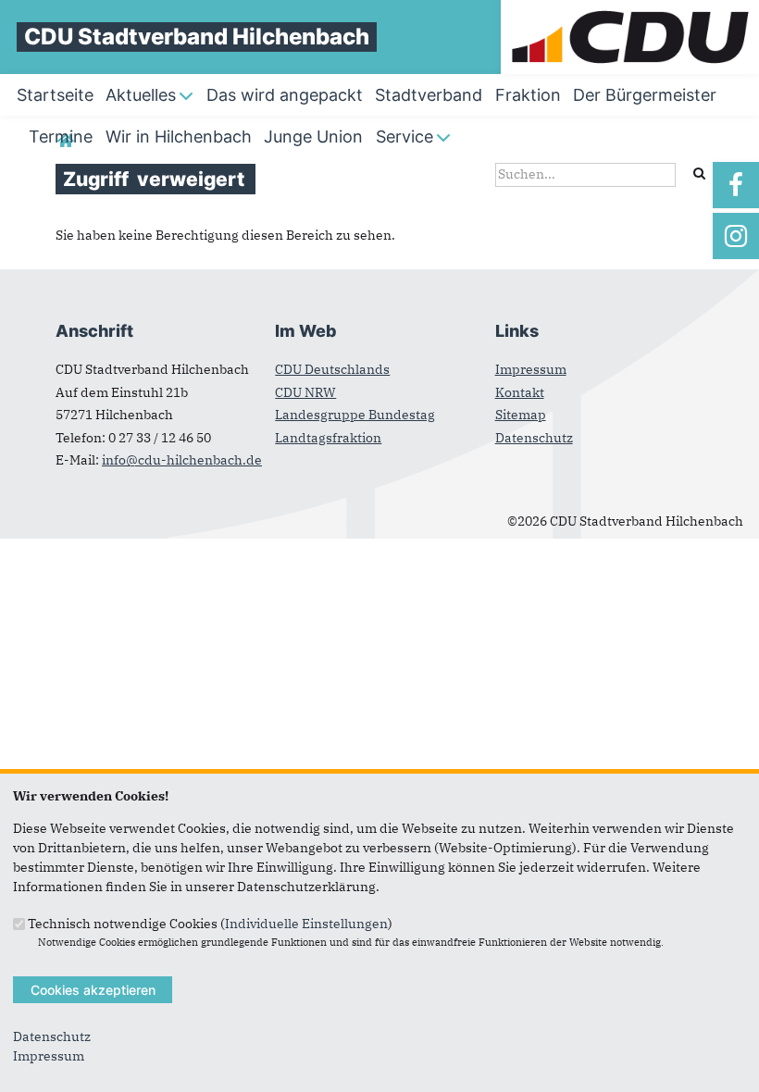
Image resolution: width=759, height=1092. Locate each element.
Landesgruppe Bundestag (355, 414)
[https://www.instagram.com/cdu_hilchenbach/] (736, 236)
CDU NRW (305, 392)
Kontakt (519, 392)
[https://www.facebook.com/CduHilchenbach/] (736, 185)
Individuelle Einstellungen (306, 922)
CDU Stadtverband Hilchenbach (196, 36)
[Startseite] (630, 9)
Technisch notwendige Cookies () (210, 922)
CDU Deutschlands (332, 369)
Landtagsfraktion (328, 437)
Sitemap (520, 414)
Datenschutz (534, 437)
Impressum (530, 369)
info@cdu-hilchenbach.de (182, 460)
